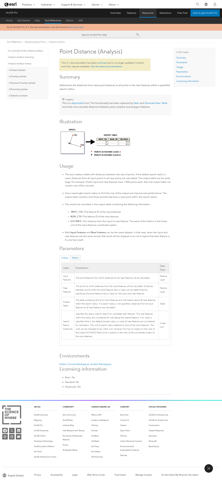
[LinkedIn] (18, 430)
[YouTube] (18, 436)
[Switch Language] (206, 4)
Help (37, 20)
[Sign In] (215, 4)
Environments (183, 76)
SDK (80, 20)
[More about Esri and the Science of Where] (11, 415)
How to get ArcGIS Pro (205, 12)
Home (9, 20)
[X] (11, 430)
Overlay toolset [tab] (18, 76)
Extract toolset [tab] (17, 70)
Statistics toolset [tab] (18, 95)
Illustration (181, 62)
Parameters (182, 71)
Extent (63, 364)
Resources (148, 12)
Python (69, 20)
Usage (179, 67)
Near (136, 103)
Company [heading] (124, 407)
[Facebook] (5, 430)
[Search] (197, 4)
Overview (115, 12)
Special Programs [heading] (157, 407)
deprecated (77, 103)
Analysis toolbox (57, 42)
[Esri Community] (5, 436)
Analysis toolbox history (19, 63)
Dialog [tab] (64, 258)
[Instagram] (11, 436)
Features (131, 12)
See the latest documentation (106, 66)
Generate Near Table (156, 103)
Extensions (165, 12)
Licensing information (187, 81)
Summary (181, 57)
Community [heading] (68, 407)
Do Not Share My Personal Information (180, 475)
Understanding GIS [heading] (100, 407)
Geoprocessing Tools (35, 42)
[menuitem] (46, 415)
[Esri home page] (10, 4)
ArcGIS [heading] (37, 407)
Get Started (23, 20)
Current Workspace (78, 364)
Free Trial (182, 12)
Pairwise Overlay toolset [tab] (22, 83)
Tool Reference (53, 20)
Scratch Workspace (100, 364)
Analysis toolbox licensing (21, 57)
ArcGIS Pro (12, 12)
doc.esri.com (76, 27)
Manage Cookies (143, 475)
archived (102, 62)
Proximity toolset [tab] (19, 89)
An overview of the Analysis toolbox (25, 51)
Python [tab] (75, 258)
